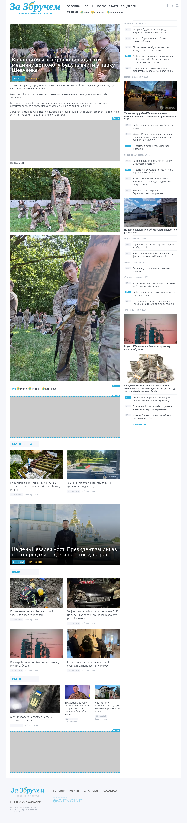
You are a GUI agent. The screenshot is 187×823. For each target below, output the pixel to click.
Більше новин (139, 424)
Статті (113, 6)
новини (36, 388)
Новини (88, 6)
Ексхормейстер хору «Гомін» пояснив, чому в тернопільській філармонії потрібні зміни (77, 708)
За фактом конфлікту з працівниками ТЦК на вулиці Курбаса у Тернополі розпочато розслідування (92, 615)
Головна (73, 6)
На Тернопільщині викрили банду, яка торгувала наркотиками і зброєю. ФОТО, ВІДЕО (35, 486)
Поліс (101, 6)
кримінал (50, 388)
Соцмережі (129, 6)
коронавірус (116, 12)
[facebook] (167, 6)
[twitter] (172, 6)
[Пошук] (177, 6)
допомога (99, 12)
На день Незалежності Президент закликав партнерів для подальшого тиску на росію (152, 181)
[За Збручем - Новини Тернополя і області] (35, 6)
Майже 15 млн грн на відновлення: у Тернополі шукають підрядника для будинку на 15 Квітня (152, 137)
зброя (23, 388)
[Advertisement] (65, 140)
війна (87, 12)
